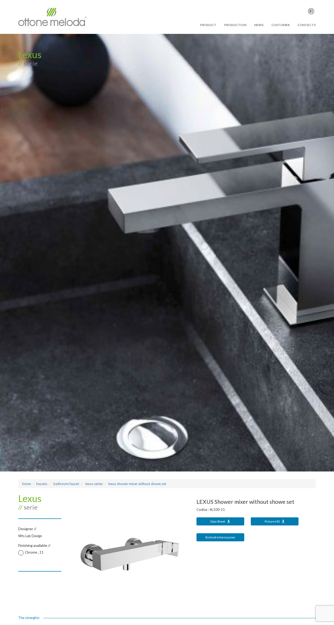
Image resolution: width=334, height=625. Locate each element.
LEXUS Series (94, 484)
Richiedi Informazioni (220, 537)
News (259, 25)
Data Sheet (218, 521)
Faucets (41, 484)
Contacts (306, 25)
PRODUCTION (235, 25)
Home (26, 484)
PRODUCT (208, 25)
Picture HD (272, 521)
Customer (280, 25)
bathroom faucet (66, 484)
